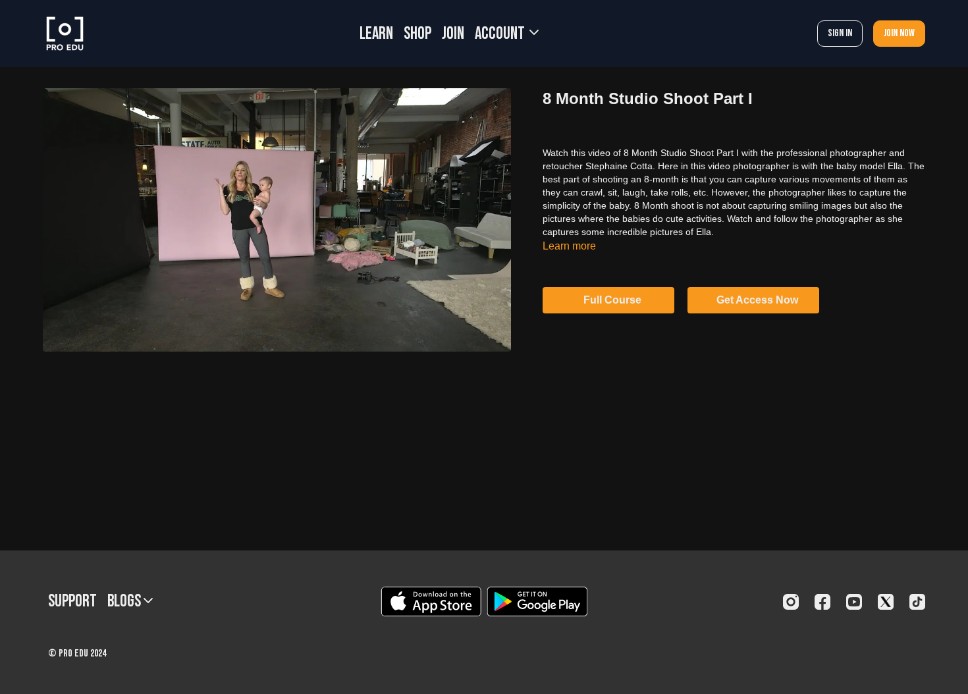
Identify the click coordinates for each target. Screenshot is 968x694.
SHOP (417, 34)
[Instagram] (791, 602)
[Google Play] (537, 601)
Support (72, 601)
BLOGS (125, 601)
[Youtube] (854, 602)
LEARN (376, 34)
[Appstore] (431, 601)
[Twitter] (886, 602)
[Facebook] (822, 602)
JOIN (453, 34)
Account (501, 34)
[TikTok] (917, 602)
